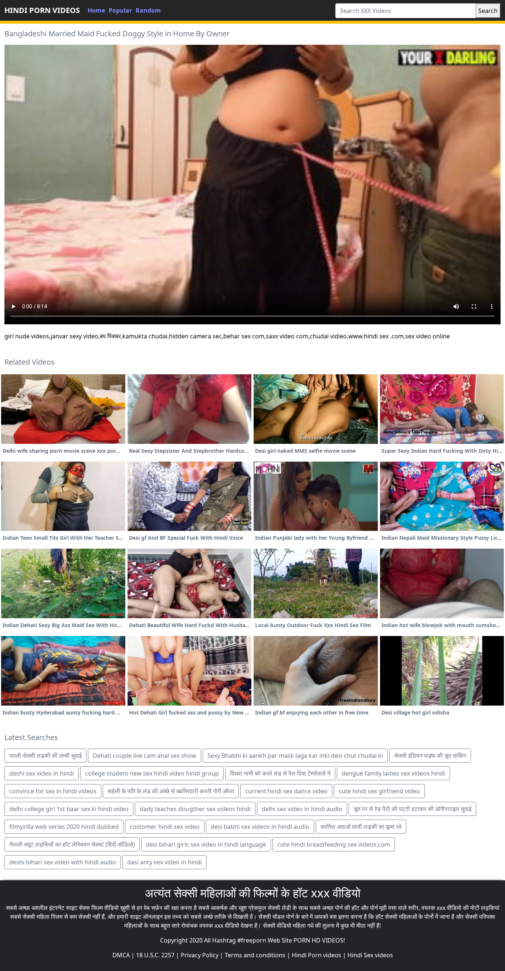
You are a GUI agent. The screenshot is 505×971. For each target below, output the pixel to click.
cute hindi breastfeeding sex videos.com (333, 844)
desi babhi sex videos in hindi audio (260, 827)
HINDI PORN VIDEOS (42, 10)
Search (488, 11)
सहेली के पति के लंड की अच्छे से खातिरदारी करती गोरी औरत (171, 791)
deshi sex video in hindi (41, 773)
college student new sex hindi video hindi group (152, 773)
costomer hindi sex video (165, 827)
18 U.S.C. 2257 (155, 955)
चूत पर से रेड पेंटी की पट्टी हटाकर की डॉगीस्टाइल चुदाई (412, 809)
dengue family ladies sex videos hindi (393, 773)
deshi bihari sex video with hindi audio (62, 862)
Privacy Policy (199, 955)
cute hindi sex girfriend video (379, 791)
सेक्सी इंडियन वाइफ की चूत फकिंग (430, 755)
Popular (120, 10)
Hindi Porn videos (316, 955)
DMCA (121, 955)
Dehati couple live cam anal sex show (144, 755)
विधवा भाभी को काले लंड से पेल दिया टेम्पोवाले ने (280, 773)
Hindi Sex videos (370, 955)
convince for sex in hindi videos (52, 791)
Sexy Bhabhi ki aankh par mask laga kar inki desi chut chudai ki (295, 755)
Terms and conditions (255, 955)
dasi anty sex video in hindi (164, 862)
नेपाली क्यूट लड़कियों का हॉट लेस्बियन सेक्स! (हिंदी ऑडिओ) (72, 844)
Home (96, 10)
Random (148, 10)
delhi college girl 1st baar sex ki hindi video (69, 809)
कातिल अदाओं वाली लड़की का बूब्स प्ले (361, 827)
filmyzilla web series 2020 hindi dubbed (64, 827)
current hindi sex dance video (286, 791)
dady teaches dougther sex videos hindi (195, 809)
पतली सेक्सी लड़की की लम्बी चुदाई (45, 755)
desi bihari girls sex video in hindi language (206, 844)
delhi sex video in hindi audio (302, 809)
